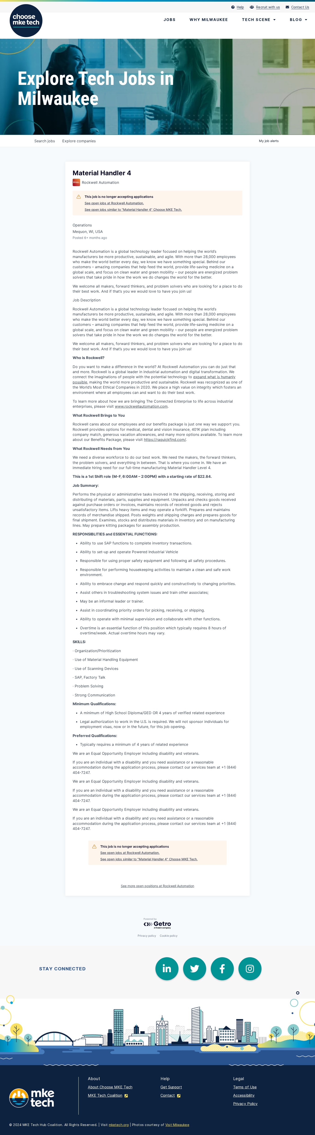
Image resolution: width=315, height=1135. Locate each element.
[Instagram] (250, 968)
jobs (44, 141)
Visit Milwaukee (177, 1125)
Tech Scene (256, 19)
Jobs (169, 19)
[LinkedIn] (166, 968)
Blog (296, 19)
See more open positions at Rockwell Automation (157, 886)
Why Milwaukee (209, 19)
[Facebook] (222, 968)
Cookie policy (169, 935)
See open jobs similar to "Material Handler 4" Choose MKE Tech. (133, 209)
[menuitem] (240, 7)
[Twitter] (194, 968)
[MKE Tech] (39, 1101)
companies (79, 141)
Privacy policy (147, 935)
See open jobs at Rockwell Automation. (114, 203)
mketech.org (119, 1125)
